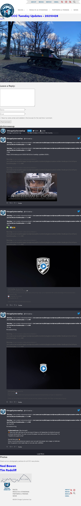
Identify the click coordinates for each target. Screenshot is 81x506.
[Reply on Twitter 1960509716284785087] (7, 402)
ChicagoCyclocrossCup (14, 138)
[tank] (40, 82)
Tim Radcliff (8, 470)
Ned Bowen (8, 466)
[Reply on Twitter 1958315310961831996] (7, 447)
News (76, 10)
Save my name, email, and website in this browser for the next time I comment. (27, 118)
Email (56, 2)
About (33, 2)
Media (41, 2)
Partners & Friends (60, 10)
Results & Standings (38, 10)
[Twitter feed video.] (31, 187)
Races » (21, 10)
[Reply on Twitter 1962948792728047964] (7, 203)
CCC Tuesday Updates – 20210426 (33, 16)
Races (15, 489)
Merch (49, 2)
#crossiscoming (11, 329)
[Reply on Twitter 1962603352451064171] (7, 305)
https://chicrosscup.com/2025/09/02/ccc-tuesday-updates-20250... (27, 154)
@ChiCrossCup (28, 139)
